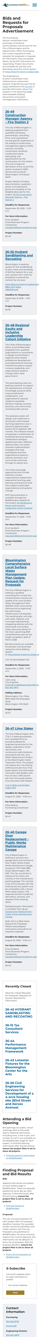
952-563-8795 (12, 1321)
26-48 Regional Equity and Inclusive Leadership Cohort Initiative (18, 332)
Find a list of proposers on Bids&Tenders (18, 1255)
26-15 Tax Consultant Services (14, 1028)
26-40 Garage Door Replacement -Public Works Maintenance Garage (19, 913)
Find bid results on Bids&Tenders (15, 1207)
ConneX (28, 86)
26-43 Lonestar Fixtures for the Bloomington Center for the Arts (17, 1067)
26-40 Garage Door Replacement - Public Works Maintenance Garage (17, 840)
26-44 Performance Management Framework (16, 1046)
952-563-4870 (12, 687)
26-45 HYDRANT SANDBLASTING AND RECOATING (18, 1013)
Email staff (11, 1326)
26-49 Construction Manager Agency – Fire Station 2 (18, 117)
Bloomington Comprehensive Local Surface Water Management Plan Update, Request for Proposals (17, 572)
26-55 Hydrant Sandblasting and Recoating (19, 255)
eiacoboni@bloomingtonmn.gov (21, 227)
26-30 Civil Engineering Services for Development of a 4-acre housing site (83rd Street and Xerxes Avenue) (19, 1095)
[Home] (16, 5)
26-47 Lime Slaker (19, 728)
